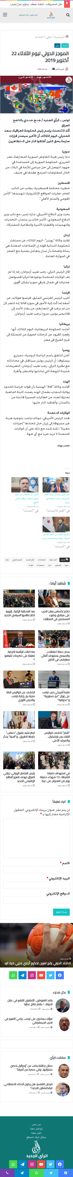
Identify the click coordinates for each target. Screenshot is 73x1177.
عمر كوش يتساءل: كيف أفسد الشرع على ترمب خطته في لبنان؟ (57, 498)
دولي (49, 37)
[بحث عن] (68, 16)
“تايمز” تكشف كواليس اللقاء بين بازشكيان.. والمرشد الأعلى (57, 736)
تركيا (7, 559)
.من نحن (36, 1124)
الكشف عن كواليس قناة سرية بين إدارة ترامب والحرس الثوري (20, 696)
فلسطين (58, 565)
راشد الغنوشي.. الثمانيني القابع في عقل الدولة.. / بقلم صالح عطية (30, 1002)
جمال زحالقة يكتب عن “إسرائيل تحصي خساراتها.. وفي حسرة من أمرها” (31, 1067)
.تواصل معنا (36, 1129)
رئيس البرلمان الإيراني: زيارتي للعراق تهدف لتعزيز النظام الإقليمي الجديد (19, 777)
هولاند (30, 565)
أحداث (39, 37)
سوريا (66, 565)
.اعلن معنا (36, 1133)
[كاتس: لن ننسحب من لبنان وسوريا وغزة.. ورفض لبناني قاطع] (25, 485)
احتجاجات (42, 559)
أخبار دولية (53, 559)
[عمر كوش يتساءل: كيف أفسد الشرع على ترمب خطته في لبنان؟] (56, 485)
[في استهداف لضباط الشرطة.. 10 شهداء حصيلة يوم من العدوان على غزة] (54, 760)
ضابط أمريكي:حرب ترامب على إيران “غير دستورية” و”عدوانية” (56, 696)
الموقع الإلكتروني (58, 893)
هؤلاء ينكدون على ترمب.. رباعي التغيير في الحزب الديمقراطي (28, 1020)
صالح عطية (46, 1009)
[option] (36, 945)
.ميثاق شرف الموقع (37, 1137)
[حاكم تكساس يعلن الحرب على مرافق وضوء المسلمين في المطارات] (54, 598)
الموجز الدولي (17, 559)
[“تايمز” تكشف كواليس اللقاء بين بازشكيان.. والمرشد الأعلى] (54, 720)
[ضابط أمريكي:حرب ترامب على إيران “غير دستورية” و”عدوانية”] (54, 679)
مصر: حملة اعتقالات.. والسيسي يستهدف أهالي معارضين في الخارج (55, 655)
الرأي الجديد (30, 559)
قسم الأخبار (59, 69)
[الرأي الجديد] (36, 15)
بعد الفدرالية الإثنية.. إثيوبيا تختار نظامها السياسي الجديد (19, 613)
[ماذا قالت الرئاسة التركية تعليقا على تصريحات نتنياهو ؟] (19, 639)
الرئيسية (59, 37)
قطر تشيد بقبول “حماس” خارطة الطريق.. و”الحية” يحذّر (19, 734)
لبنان (49, 565)
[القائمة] (5, 16)
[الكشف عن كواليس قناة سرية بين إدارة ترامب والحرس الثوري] (19, 679)
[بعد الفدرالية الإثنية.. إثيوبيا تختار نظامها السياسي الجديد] (19, 598)
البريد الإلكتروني (58, 878)
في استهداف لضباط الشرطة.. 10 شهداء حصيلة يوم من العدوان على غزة (55, 777)
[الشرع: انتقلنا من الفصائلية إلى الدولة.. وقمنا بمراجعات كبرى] (56, 524)
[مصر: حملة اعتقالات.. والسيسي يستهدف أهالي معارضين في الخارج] (54, 639)
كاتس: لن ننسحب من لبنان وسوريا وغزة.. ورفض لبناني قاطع (27, 498)
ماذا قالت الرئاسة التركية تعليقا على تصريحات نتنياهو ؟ (19, 655)
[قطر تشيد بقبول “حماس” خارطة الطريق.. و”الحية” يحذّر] (19, 720)
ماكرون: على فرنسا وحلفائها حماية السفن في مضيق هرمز (40, 961)
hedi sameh (45, 1027)
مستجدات (40, 565)
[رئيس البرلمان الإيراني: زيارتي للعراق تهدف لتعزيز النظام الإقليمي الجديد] (19, 760)
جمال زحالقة (45, 1074)
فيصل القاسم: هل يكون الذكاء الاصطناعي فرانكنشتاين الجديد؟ (28, 1086)
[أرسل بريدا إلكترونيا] (53, 69)
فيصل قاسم (45, 1093)
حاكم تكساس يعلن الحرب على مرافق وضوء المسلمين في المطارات (55, 615)
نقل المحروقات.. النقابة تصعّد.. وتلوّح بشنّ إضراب (36, 4)
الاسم (65, 863)
